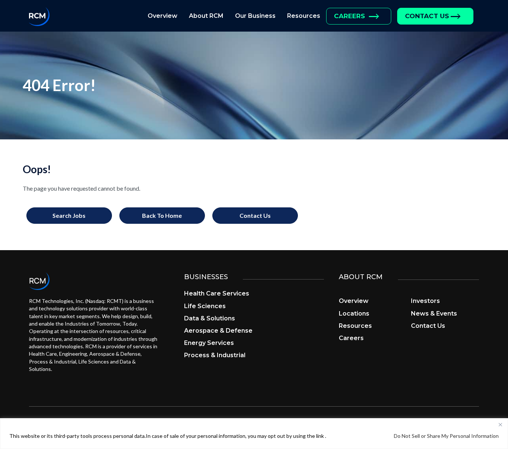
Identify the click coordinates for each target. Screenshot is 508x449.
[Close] (500, 424)
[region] (254, 433)
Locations (354, 313)
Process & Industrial (214, 355)
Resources (303, 15)
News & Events (434, 313)
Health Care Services (216, 293)
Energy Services (209, 342)
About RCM (206, 15)
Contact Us (427, 16)
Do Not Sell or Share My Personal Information (446, 436)
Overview (162, 15)
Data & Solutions (209, 318)
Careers (349, 16)
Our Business (255, 15)
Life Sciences (205, 306)
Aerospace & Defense (218, 330)
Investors (425, 300)
